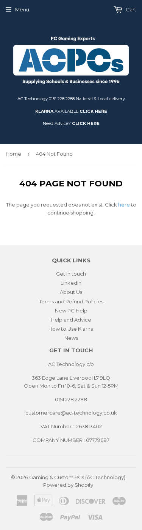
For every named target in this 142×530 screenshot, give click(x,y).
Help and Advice (71, 320)
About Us (71, 292)
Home (13, 154)
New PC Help (71, 311)
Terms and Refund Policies (71, 301)
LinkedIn (71, 283)
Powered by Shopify (68, 485)
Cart (130, 9)
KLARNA (44, 111)
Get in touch (71, 274)
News (71, 338)
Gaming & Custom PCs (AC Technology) (77, 477)
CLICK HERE (93, 111)
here (124, 205)
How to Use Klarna (71, 329)
